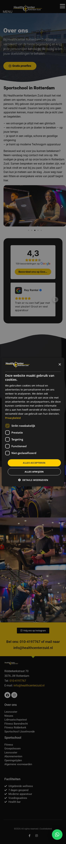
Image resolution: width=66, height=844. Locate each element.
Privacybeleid (13, 417)
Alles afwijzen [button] (34, 471)
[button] (57, 834)
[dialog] (33, 422)
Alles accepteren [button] (34, 462)
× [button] (59, 364)
